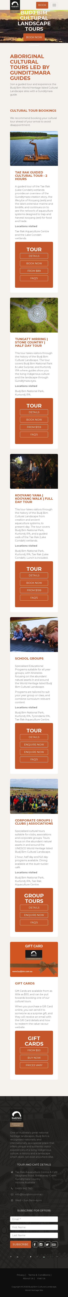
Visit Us (41, 1278)
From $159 (34, 427)
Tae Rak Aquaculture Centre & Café (36, 1172)
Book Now (34, 37)
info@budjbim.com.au (28, 1194)
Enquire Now (34, 744)
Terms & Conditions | (39, 1275)
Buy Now (34, 1057)
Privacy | (21, 1275)
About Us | (29, 1278)
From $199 (34, 590)
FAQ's (34, 278)
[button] (42, 5)
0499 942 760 (23, 1188)
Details (34, 256)
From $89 (34, 270)
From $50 (34, 1050)
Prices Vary (34, 1065)
